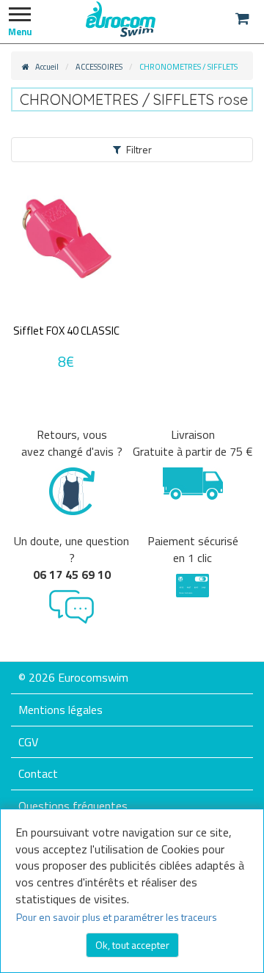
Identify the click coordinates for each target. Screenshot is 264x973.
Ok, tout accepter (132, 944)
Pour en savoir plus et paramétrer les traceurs (116, 917)
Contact (38, 773)
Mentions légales (60, 709)
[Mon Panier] (242, 18)
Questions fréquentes (73, 806)
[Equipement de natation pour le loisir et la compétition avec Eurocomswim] (121, 18)
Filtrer (139, 149)
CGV (28, 742)
